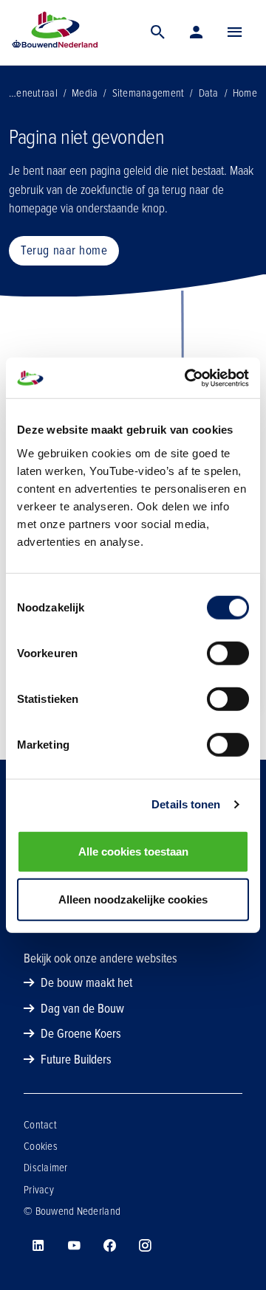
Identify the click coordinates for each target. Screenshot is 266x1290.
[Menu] (235, 32)
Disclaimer (46, 1167)
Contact (40, 1124)
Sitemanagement (148, 93)
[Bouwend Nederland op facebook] (109, 1245)
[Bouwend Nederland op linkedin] (38, 1245)
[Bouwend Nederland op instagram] (145, 1245)
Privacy (39, 1189)
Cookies (41, 1146)
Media (85, 93)
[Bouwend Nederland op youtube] (74, 1245)
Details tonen (185, 804)
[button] (235, 32)
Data (209, 93)
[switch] (228, 653)
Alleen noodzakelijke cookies (133, 899)
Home (245, 93)
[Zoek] (158, 32)
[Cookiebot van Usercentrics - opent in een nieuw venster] (187, 377)
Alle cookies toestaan (133, 851)
